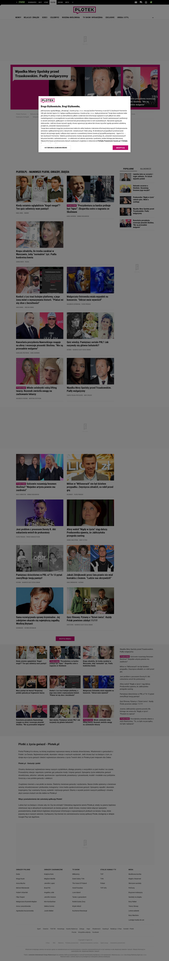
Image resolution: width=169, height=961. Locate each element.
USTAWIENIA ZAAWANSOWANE (56, 148)
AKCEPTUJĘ (120, 148)
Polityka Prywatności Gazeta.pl (109, 141)
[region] (84, 124)
